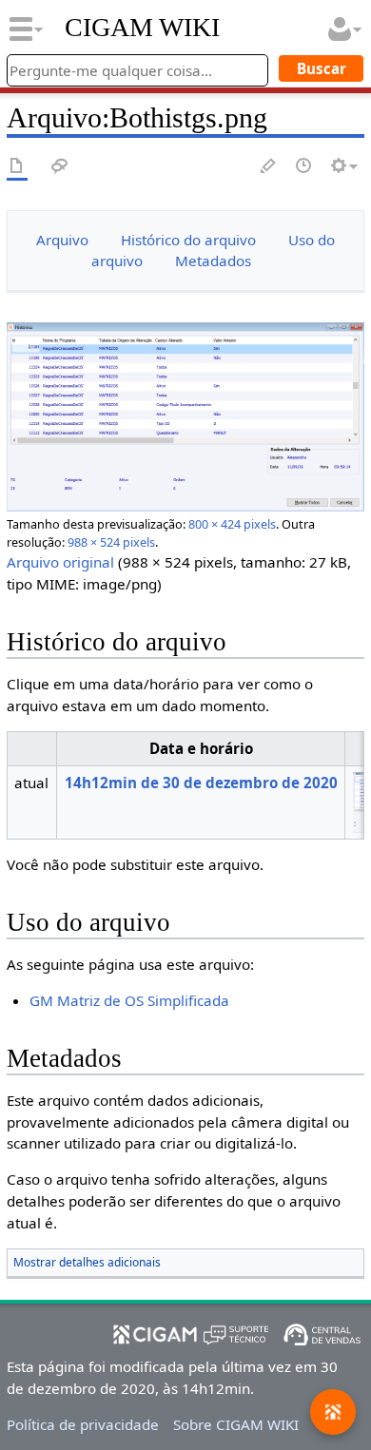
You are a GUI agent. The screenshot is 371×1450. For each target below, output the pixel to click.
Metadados (213, 260)
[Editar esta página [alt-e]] (269, 167)
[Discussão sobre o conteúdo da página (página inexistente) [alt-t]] (59, 167)
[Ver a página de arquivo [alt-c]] (17, 167)
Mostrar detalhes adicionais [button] (87, 1262)
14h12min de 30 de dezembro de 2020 (201, 782)
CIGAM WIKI (142, 27)
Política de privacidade (83, 1424)
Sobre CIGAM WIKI (236, 1424)
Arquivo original (60, 561)
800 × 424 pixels (232, 523)
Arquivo (62, 239)
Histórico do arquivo (188, 239)
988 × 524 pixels (111, 542)
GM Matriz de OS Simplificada (129, 1000)
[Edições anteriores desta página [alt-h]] (304, 167)
